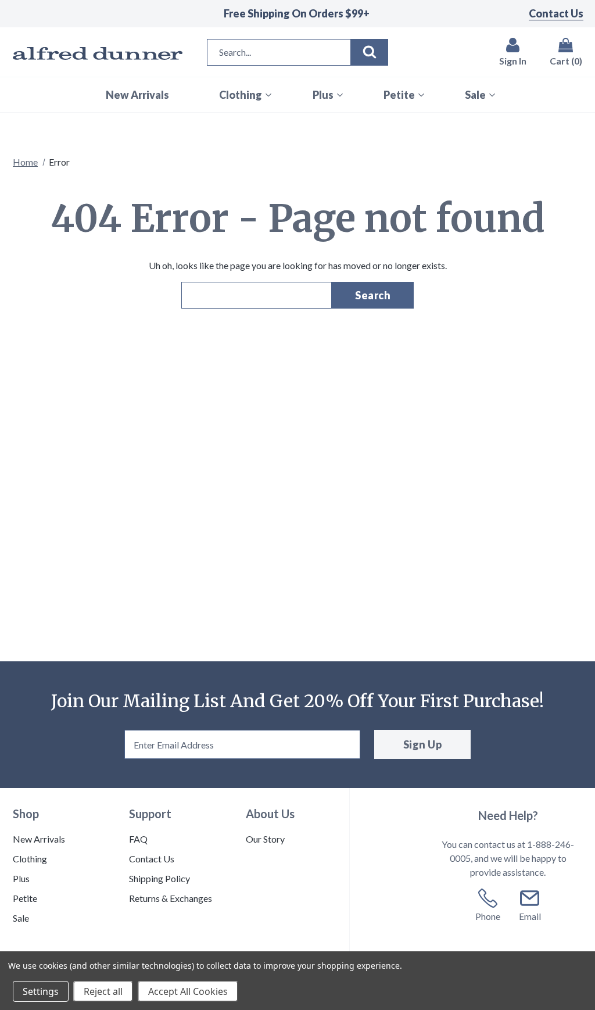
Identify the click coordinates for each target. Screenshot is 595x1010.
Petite (25, 898)
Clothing (30, 858)
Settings (41, 991)
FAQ (138, 838)
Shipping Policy (159, 878)
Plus (21, 878)
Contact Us (556, 13)
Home (25, 161)
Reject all (103, 991)
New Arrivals (39, 838)
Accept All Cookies (188, 991)
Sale (21, 917)
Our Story (265, 838)
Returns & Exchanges (170, 898)
